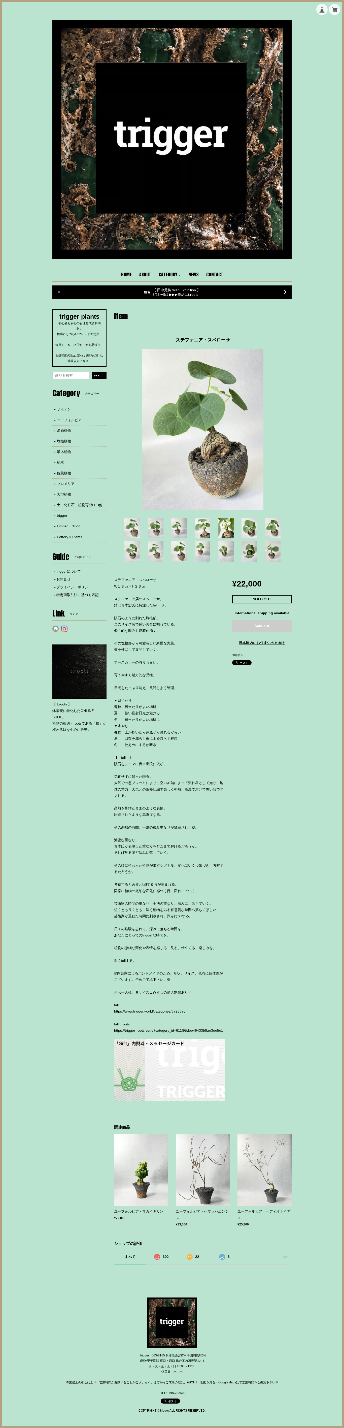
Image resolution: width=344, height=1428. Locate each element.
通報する (237, 655)
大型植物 (64, 494)
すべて (130, 1257)
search (99, 375)
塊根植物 (64, 441)
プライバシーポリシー (74, 587)
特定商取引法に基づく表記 (77, 595)
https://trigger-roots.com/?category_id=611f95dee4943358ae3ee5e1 (168, 1030)
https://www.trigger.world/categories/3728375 (150, 1011)
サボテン (64, 409)
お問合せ (63, 579)
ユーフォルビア (69, 420)
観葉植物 (64, 473)
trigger (62, 515)
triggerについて (68, 571)
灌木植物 (64, 452)
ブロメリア (66, 484)
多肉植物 (64, 431)
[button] (170, 274)
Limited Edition (68, 526)
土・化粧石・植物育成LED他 (79, 505)
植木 (60, 462)
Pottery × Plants (69, 537)
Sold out (262, 626)
